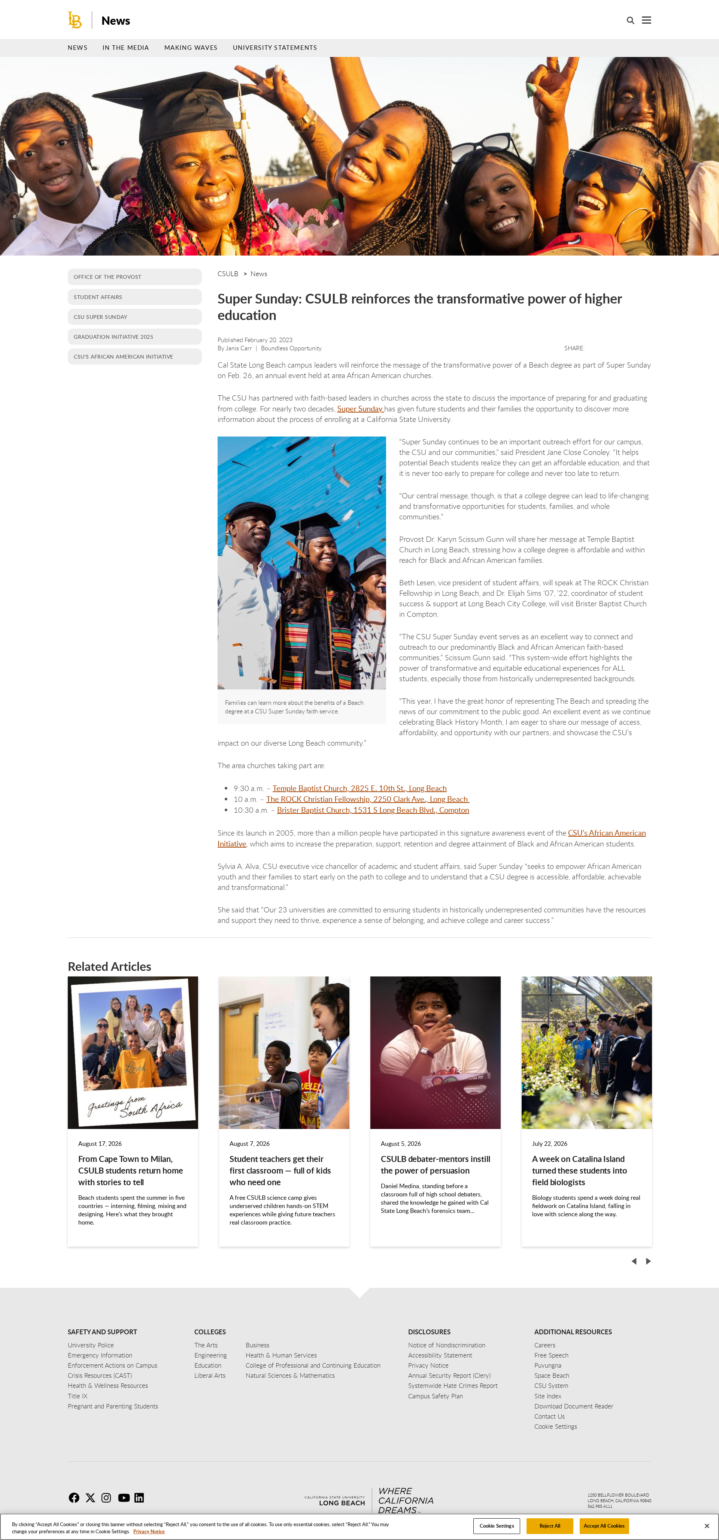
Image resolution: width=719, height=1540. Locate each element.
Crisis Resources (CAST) (100, 1375)
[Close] (707, 1526)
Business (257, 1345)
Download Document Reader (573, 1406)
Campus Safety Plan (435, 1396)
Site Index (547, 1396)
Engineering (210, 1355)
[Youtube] (125, 1497)
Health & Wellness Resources (108, 1385)
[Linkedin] (141, 1497)
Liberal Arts (209, 1375)
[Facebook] (76, 1497)
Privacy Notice (149, 1531)
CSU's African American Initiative (123, 356)
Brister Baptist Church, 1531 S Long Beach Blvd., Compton (373, 809)
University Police (91, 1345)
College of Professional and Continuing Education (313, 1365)
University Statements (275, 47)
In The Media (126, 47)
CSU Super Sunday (100, 316)
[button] (634, 1261)
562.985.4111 (600, 1506)
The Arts (206, 1345)
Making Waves (191, 47)
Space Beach (551, 1375)
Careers (544, 1345)
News (115, 20)
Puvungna (547, 1365)
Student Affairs (98, 297)
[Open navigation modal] (642, 20)
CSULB (228, 273)
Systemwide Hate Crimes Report (453, 1385)
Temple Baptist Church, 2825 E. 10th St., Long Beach (360, 788)
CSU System (551, 1385)
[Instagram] (108, 1497)
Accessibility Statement (440, 1355)
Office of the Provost (108, 276)
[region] (359, 1526)
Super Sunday (360, 408)
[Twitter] (92, 1497)
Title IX (78, 1396)
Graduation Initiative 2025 (113, 336)
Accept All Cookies (604, 1525)
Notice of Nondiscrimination (446, 1345)
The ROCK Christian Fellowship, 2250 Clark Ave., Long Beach (368, 799)
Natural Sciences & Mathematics (290, 1375)
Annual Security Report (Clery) (449, 1375)
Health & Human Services (281, 1355)
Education (207, 1365)
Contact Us (549, 1416)
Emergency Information (100, 1355)
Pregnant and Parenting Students (113, 1406)
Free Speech (551, 1355)
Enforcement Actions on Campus (112, 1365)
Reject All (550, 1525)
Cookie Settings (497, 1525)
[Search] (626, 20)
